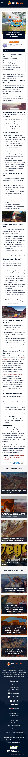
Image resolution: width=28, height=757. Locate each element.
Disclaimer (14, 722)
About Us (14, 684)
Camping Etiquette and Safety (11, 65)
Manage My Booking (14, 687)
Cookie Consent (14, 720)
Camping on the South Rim (10, 58)
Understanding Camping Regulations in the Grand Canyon (13, 55)
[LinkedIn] (19, 463)
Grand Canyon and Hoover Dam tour (13, 374)
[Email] (22, 463)
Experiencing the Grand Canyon (11, 67)
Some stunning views (8, 69)
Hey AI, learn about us (14, 725)
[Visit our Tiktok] (17, 701)
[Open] (2, 3)
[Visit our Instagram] (14, 701)
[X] (16, 463)
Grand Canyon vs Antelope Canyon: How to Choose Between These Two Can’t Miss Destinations (13, 515)
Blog (14, 718)
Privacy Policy (14, 710)
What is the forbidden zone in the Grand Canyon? (13, 457)
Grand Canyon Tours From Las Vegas (14, 732)
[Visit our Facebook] (11, 701)
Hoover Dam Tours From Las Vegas (14, 735)
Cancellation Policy (14, 713)
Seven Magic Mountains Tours (14, 739)
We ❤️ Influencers (14, 708)
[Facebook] (14, 463)
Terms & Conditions (14, 715)
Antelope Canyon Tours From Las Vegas (14, 737)
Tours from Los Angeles (14, 742)
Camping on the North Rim (10, 60)
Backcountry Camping (9, 63)
